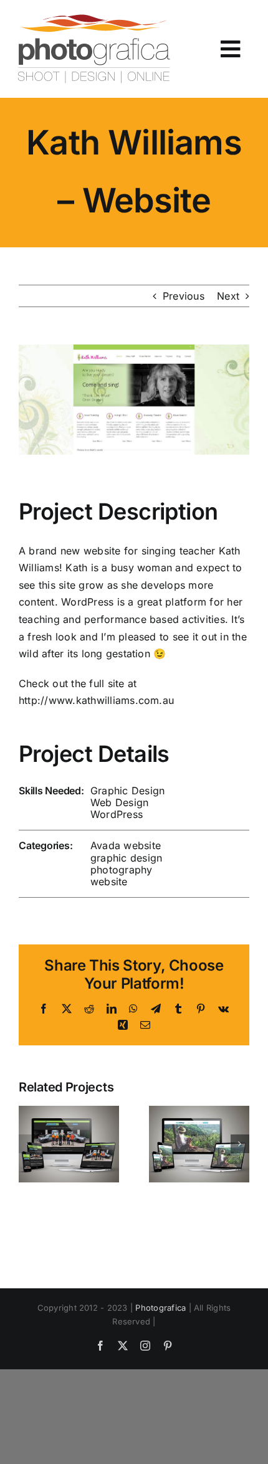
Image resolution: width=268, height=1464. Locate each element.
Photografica (160, 1308)
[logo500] (93, 18)
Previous (183, 296)
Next (228, 296)
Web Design (119, 802)
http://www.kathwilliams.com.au (96, 700)
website (109, 881)
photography (121, 869)
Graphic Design (127, 790)
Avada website (125, 845)
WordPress (116, 814)
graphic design (126, 858)
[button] (28, 1143)
